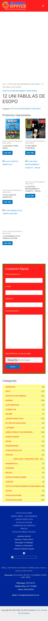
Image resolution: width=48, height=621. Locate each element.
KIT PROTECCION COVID (16, 423)
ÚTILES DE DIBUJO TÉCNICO (24, 532)
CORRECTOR (11, 410)
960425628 (29, 589)
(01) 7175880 (31, 586)
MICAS (8, 441)
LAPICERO (10, 428)
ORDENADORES (12, 446)
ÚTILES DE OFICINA (13, 495)
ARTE (8, 391)
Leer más (7, 153)
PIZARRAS (10, 468)
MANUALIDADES (12, 437)
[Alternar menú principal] (43, 5)
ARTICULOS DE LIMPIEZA (16, 396)
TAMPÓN (9, 482)
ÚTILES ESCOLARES (14, 500)
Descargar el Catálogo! (24, 542)
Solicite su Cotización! (24, 546)
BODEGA (9, 400)
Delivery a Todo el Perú (24, 539)
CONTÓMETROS (12, 405)
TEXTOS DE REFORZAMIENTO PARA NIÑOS (24, 84)
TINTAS (9, 491)
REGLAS (9, 473)
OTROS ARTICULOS (14, 450)
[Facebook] (24, 553)
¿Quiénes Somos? (24, 536)
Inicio (4, 84)
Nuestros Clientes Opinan (24, 549)
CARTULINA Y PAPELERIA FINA (26, 459)
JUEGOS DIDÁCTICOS (14, 419)
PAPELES (9, 455)
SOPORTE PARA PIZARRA (16, 477)
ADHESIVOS (10, 387)
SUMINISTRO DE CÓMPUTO (24, 526)
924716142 (30, 583)
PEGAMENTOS (11, 464)
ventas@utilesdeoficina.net (28, 595)
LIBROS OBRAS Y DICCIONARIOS (19, 432)
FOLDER (9, 414)
